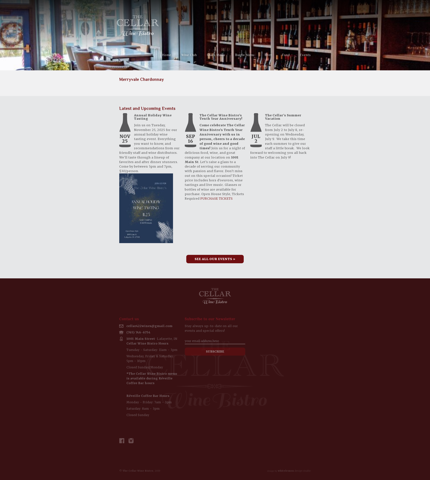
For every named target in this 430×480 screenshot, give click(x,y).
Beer (268, 55)
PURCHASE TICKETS (216, 198)
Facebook (121, 440)
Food (286, 55)
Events (305, 55)
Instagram (131, 440)
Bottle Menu (244, 55)
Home (166, 55)
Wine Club (189, 55)
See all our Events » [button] (215, 259)
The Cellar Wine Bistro (138, 25)
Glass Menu (216, 55)
